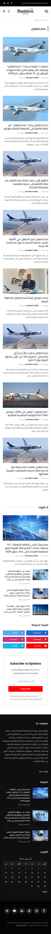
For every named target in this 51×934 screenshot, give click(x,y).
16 (38, 877)
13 (12, 873)
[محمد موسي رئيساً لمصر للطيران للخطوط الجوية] (25, 281)
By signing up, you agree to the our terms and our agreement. (25, 698)
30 (38, 886)
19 (19, 877)
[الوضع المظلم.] (9, 11)
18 (26, 877)
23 (38, 882)
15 (45, 877)
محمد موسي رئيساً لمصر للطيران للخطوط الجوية (26, 299)
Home (45, 20)
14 (6, 873)
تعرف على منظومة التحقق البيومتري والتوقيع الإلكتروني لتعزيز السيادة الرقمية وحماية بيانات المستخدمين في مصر (17, 575)
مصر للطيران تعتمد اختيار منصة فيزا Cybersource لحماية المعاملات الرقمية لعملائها (27, 470)
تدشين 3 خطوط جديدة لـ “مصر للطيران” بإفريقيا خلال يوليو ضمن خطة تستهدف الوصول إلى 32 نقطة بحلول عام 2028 (27, 70)
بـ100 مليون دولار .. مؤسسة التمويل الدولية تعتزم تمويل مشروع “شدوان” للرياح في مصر (17, 609)
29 (45, 886)
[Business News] (25, 11)
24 (32, 882)
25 (26, 882)
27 (12, 882)
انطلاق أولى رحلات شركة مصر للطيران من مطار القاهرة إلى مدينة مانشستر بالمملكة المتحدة (26, 184)
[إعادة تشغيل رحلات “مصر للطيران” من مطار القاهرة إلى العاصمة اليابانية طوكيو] (25, 108)
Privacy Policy (27, 699)
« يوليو (45, 891)
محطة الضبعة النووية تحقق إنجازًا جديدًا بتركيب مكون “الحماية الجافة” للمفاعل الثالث (16, 592)
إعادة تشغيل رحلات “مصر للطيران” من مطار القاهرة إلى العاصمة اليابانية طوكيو (26, 127)
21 (6, 877)
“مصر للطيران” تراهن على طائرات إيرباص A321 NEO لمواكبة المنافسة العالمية (27, 413)
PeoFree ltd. (21, 925)
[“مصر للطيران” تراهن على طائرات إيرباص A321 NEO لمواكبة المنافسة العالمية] (25, 395)
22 (45, 882)
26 (19, 882)
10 (32, 873)
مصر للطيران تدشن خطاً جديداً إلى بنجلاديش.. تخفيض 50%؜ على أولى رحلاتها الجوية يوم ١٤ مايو (26, 356)
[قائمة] (46, 11)
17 (32, 877)
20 (12, 877)
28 (6, 882)
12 (19, 873)
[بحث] (4, 11)
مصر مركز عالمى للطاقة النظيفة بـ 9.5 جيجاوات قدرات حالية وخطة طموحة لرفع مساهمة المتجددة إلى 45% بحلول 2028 (26, 548)
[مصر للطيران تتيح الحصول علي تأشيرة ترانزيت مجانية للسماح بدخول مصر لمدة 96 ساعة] (25, 222)
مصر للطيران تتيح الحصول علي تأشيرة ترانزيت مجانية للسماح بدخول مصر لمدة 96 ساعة (27, 242)
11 (26, 873)
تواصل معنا (43, 771)
